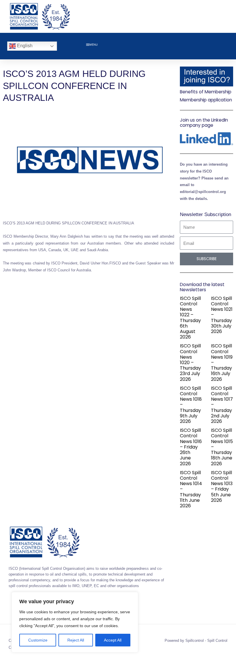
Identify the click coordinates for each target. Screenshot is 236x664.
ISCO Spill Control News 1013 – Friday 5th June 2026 (222, 486)
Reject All (75, 640)
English (24, 45)
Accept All (112, 640)
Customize (37, 640)
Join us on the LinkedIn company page (204, 122)
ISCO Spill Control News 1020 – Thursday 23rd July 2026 (190, 362)
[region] (75, 622)
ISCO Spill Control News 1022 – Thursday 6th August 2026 (190, 317)
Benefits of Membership (205, 92)
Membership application (206, 100)
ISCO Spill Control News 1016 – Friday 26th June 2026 (191, 447)
